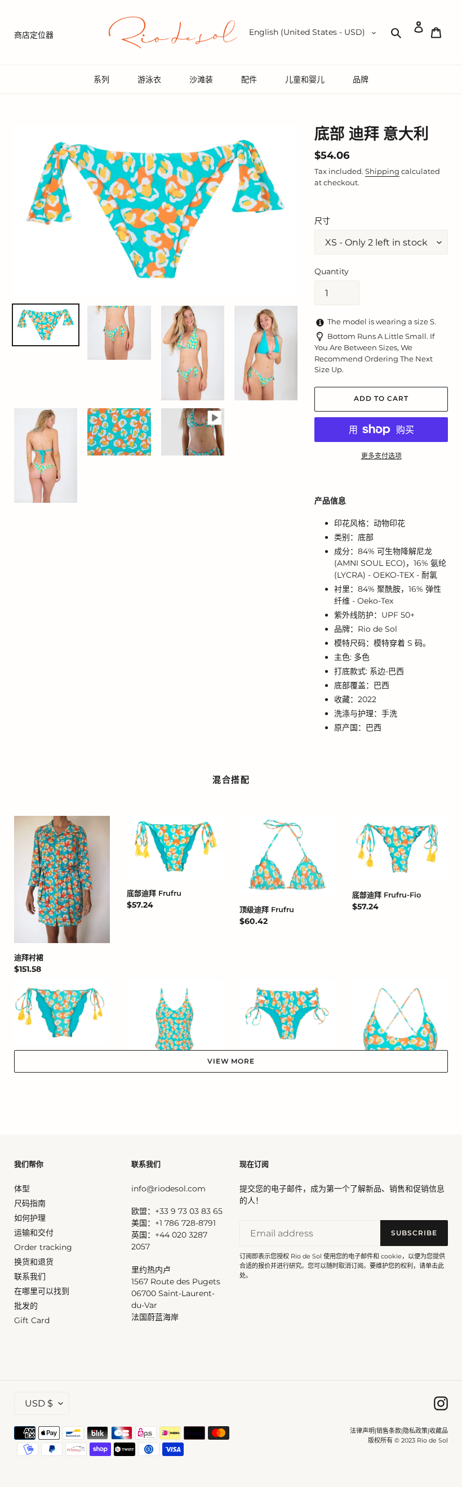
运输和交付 (34, 1232)
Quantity (331, 271)
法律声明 (362, 1431)
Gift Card (32, 1320)
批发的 (26, 1306)
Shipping (382, 171)
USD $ (39, 1403)
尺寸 (322, 221)
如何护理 (30, 1218)
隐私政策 (415, 1431)
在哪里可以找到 (41, 1291)
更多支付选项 (381, 456)
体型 (22, 1189)
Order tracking (43, 1247)
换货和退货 (34, 1262)
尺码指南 (30, 1203)
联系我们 (30, 1276)
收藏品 (438, 1431)
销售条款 (388, 1431)
